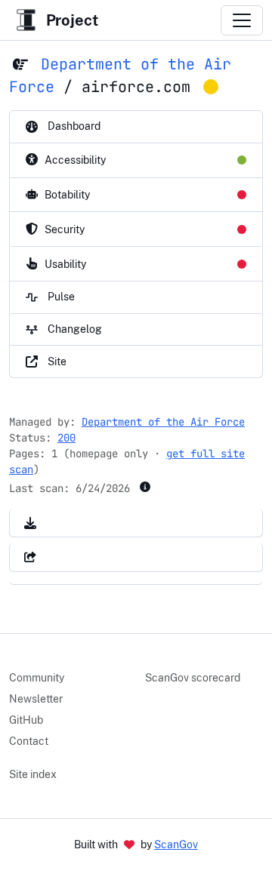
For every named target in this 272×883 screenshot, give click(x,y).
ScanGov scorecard (192, 678)
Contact (28, 741)
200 (66, 438)
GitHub (26, 720)
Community (36, 678)
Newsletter (36, 699)
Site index (33, 774)
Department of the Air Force (163, 422)
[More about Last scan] (145, 487)
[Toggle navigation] (242, 20)
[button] (30, 523)
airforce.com (136, 87)
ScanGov (176, 844)
